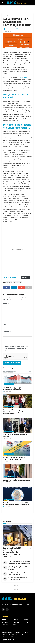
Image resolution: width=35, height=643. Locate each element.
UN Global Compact (25, 77)
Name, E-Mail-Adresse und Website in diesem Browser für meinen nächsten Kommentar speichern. (16, 348)
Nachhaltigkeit (17, 282)
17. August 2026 (7, 461)
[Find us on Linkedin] (3, 609)
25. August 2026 (7, 391)
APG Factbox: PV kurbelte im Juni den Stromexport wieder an (17, 578)
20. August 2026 (7, 415)
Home (4, 16)
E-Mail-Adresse (7, 332)
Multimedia (16, 622)
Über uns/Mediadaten (7, 632)
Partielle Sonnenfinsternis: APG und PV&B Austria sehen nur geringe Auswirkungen (19, 562)
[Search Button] (32, 2)
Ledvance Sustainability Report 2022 (11, 277)
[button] (3, 640)
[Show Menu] (2, 2)
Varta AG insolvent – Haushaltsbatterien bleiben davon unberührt (18, 573)
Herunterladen (25, 277)
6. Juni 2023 (8, 31)
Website (5, 339)
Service (26, 622)
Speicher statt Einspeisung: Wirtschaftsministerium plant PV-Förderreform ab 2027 (13, 411)
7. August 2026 (7, 506)
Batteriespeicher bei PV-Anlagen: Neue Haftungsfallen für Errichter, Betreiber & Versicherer (12, 552)
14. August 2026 (7, 484)
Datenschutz (4, 636)
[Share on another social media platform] (28, 287)
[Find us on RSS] (7, 609)
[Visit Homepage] (17, 2)
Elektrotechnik (10, 16)
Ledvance (9, 282)
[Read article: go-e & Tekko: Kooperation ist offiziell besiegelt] (17, 425)
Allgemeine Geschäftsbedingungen (16, 634)
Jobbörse (15, 620)
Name (5, 324)
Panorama (15, 625)
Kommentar (6, 303)
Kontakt (3, 634)
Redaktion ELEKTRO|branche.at (16, 29)
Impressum (12, 636)
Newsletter (25, 632)
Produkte (26, 620)
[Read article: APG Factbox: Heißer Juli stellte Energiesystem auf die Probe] (17, 378)
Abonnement (17, 632)
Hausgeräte (5, 625)
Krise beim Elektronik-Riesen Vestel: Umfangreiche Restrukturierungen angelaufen (17, 568)
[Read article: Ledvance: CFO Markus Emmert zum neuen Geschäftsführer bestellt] (17, 471)
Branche (4, 620)
